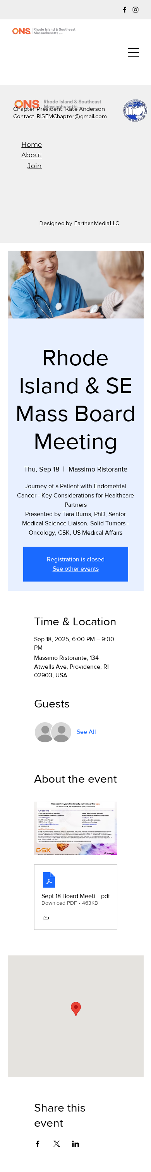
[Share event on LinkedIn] (75, 1144)
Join (34, 166)
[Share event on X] (56, 1144)
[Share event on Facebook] (37, 1144)
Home (31, 144)
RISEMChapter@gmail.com (72, 116)
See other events (76, 568)
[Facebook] (125, 10)
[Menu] (133, 52)
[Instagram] (135, 10)
